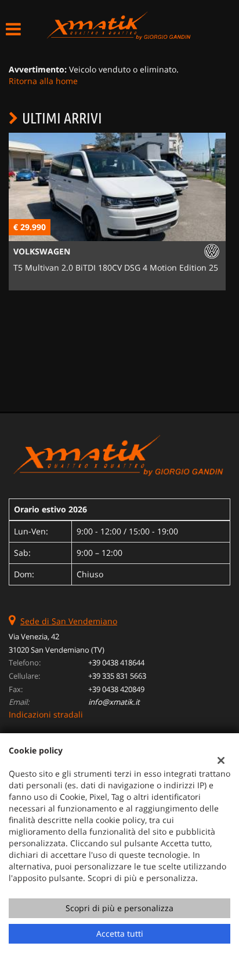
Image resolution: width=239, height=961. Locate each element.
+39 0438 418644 (116, 662)
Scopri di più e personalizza (119, 907)
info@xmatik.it (114, 702)
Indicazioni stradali (46, 714)
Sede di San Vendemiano (68, 621)
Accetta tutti (119, 933)
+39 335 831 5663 (117, 676)
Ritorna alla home (43, 80)
